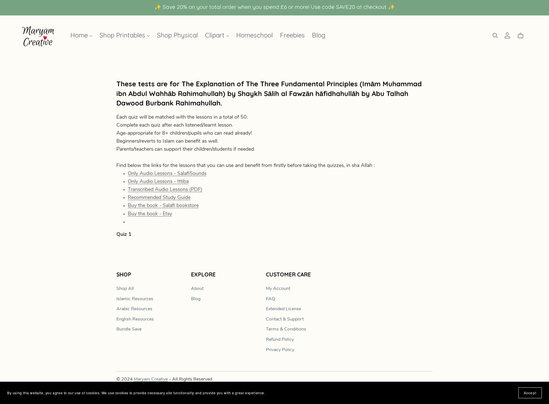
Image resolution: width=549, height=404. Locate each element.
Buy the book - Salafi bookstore (163, 205)
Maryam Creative (151, 379)
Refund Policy (280, 339)
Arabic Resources (134, 309)
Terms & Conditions (286, 329)
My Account (278, 288)
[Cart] (523, 36)
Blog (318, 36)
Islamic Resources (134, 299)
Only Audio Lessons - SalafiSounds (167, 173)
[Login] (507, 35)
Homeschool (254, 36)
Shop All (125, 288)
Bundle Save (129, 329)
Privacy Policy (280, 350)
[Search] (495, 35)
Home (79, 36)
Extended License (283, 309)
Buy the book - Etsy (150, 214)
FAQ (270, 299)
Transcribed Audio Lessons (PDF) (165, 189)
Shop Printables (123, 36)
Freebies (292, 36)
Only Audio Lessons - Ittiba (158, 181)
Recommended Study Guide (159, 197)
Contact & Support (285, 319)
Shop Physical (177, 36)
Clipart (215, 36)
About (197, 288)
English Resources (135, 319)
